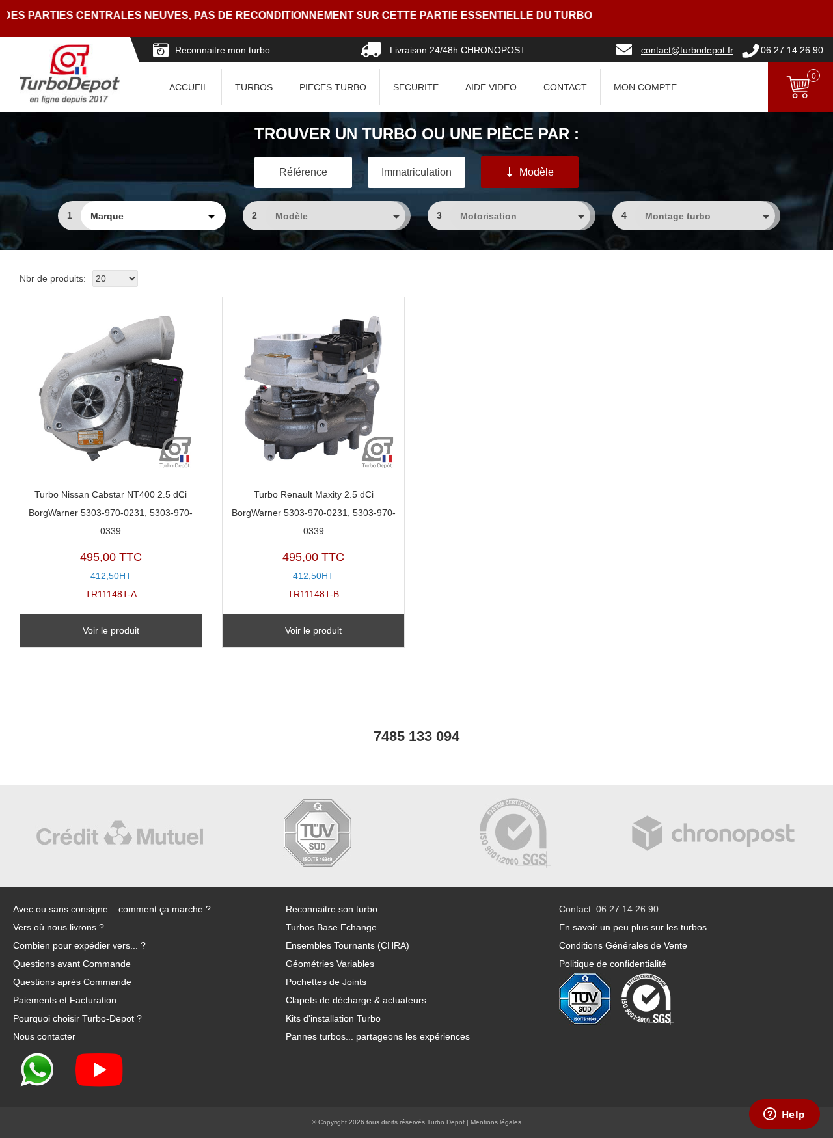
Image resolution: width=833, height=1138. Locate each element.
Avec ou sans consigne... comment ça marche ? (112, 909)
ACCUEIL (188, 87)
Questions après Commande (72, 982)
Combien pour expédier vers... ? (79, 945)
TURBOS (254, 87)
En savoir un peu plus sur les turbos (633, 927)
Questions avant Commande (72, 963)
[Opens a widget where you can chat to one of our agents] (784, 1115)
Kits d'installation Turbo (333, 1018)
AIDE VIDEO (491, 87)
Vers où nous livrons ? (58, 927)
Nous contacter (44, 1036)
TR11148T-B (314, 544)
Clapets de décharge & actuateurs (356, 1000)
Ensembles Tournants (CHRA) (347, 945)
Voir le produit (111, 630)
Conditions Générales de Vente (623, 945)
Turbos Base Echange (331, 927)
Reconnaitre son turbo (331, 909)
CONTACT (565, 87)
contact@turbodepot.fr (687, 50)
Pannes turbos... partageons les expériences (378, 1036)
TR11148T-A (111, 544)
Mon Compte (645, 87)
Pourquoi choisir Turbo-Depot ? (77, 1018)
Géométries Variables (330, 963)
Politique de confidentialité (612, 963)
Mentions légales (496, 1122)
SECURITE (416, 87)
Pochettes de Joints (326, 982)
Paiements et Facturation (64, 1000)
